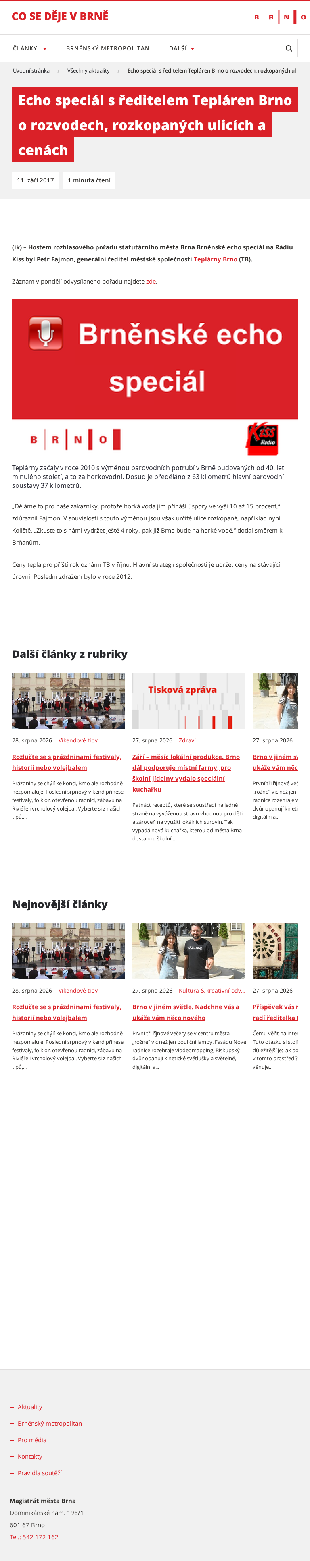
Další (178, 48)
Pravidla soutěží (40, 1473)
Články (26, 48)
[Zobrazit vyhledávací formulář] (289, 48)
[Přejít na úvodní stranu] (60, 21)
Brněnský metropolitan (108, 48)
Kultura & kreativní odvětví (212, 990)
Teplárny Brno (216, 259)
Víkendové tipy (78, 740)
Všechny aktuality (88, 70)
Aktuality (30, 1407)
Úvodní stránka (31, 70)
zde (151, 281)
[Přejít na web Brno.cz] (276, 17)
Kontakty (30, 1456)
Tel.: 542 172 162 (34, 1537)
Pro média (32, 1440)
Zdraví (187, 740)
